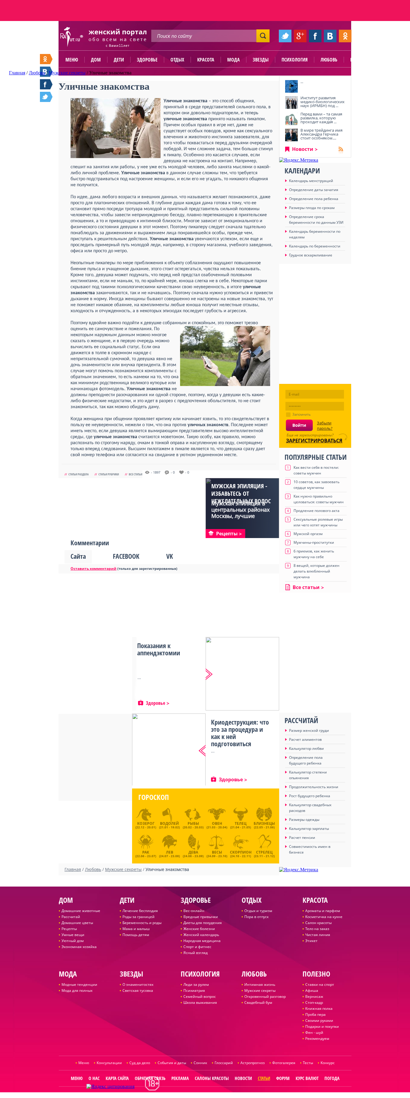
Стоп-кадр (314, 1002)
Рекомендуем (317, 1038)
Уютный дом (73, 940)
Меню (71, 59)
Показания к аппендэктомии (158, 649)
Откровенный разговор (265, 996)
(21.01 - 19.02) (169, 825)
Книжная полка (319, 1008)
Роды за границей (138, 916)
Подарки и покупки (322, 1026)
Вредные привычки (200, 916)
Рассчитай (71, 916)
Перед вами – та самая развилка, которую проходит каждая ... (321, 117)
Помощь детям (135, 934)
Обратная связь (150, 1078)
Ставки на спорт (319, 984)
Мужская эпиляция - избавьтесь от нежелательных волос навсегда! (241, 497)
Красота (205, 59)
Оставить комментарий (93, 568)
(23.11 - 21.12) (264, 853)
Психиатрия (194, 990)
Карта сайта (117, 1078)
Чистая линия (317, 934)
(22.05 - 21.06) (264, 825)
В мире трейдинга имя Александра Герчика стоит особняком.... (321, 134)
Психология (295, 59)
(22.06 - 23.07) (145, 853)
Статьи (264, 1078)
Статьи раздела (78, 474)
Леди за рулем (196, 984)
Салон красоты (318, 922)
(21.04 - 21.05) (240, 825)
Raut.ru (185, 1095)
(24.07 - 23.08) (169, 853)
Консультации (109, 1062)
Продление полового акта (316, 510)
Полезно (359, 59)
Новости (302, 149)
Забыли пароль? (325, 425)
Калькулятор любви (306, 748)
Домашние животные (81, 910)
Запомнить (301, 414)
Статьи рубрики (108, 474)
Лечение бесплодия (140, 910)
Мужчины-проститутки (314, 542)
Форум (283, 1078)
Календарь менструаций (311, 180)
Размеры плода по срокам (312, 207)
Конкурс (328, 1062)
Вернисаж (314, 996)
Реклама (180, 1078)
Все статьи (135, 474)
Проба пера (315, 1014)
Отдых (177, 59)
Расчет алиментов (305, 739)
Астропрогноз (252, 1062)
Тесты (308, 1062)
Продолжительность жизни (313, 786)
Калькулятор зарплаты (309, 828)
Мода (233, 59)
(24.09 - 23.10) (217, 853)
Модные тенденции (79, 984)
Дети (119, 59)
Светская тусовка (137, 990)
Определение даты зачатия (313, 189)
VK (169, 556)
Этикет (311, 940)
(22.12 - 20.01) (145, 825)
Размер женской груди (309, 730)
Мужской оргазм (308, 533)
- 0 (173, 472)
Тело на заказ (317, 928)
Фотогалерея (283, 1062)
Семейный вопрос (199, 996)
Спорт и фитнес (197, 946)
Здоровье (147, 59)
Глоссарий (224, 1062)
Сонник (200, 1062)
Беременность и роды (141, 922)
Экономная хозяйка (79, 946)
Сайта (78, 556)
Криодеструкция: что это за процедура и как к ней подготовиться (240, 732)
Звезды (261, 59)
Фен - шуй (314, 1032)
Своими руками (319, 1020)
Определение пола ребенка (313, 198)
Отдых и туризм (258, 910)
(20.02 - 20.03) (193, 825)
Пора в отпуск (256, 916)
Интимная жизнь (259, 984)
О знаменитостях (137, 984)
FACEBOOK (126, 556)
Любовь (329, 59)
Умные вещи (73, 934)
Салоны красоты (212, 1078)
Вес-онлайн (193, 910)
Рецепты (69, 928)
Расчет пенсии (302, 837)
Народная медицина (202, 940)
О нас (94, 1078)
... (301, 81)
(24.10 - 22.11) (241, 853)
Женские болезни (199, 928)
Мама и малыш (136, 928)
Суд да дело (139, 1062)
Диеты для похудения (202, 922)
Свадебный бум (258, 1002)
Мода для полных (77, 990)
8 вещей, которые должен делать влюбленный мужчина (316, 571)
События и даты (172, 1062)
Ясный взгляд (195, 952)
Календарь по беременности (314, 246)
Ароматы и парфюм (322, 910)
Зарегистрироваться (314, 440)
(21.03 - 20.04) (217, 825)
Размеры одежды (304, 819)
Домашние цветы (77, 922)
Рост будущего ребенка (309, 795)
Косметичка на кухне (323, 916)
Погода (331, 1078)
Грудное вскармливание (310, 255)
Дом (96, 59)
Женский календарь (201, 934)
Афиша (311, 990)
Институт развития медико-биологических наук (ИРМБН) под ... (322, 101)
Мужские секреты (260, 990)
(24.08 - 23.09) (193, 853)
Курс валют (307, 1078)
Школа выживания (200, 1002)
